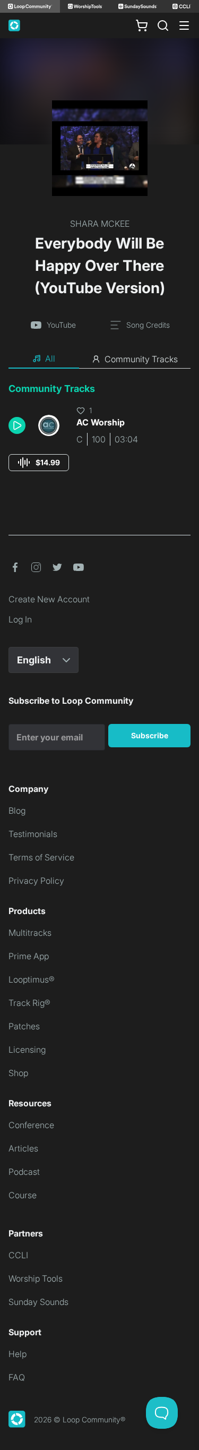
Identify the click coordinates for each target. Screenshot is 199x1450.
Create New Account (49, 599)
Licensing (27, 1049)
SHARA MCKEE (99, 223)
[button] (19, 425)
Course (22, 1195)
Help (17, 1354)
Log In (20, 619)
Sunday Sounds (38, 1302)
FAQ (16, 1377)
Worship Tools (35, 1278)
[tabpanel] (99, 436)
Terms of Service (41, 857)
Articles (23, 1148)
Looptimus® (31, 979)
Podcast (24, 1171)
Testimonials (32, 834)
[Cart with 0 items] (141, 25)
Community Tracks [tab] (141, 359)
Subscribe (149, 735)
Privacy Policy (36, 880)
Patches (24, 1026)
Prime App (28, 956)
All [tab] (50, 358)
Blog (16, 810)
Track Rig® (29, 1002)
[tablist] (99, 359)
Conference (31, 1125)
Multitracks (29, 932)
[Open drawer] (184, 25)
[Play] (16, 425)
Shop (18, 1073)
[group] (38, 462)
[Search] (163, 25)
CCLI (18, 1255)
